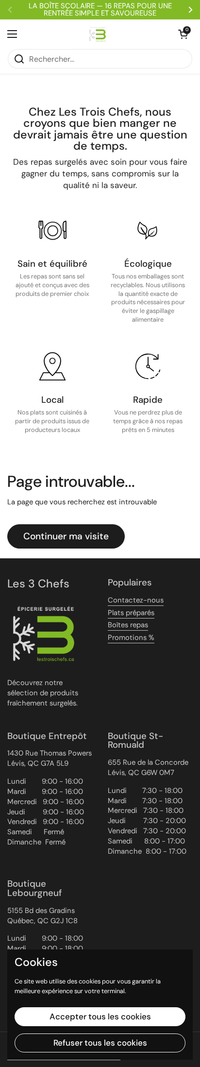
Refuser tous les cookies (100, 1042)
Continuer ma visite (66, 536)
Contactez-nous (136, 600)
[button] (183, 34)
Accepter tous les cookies (100, 1016)
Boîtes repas (128, 625)
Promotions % (131, 637)
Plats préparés (131, 613)
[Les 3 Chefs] (97, 34)
